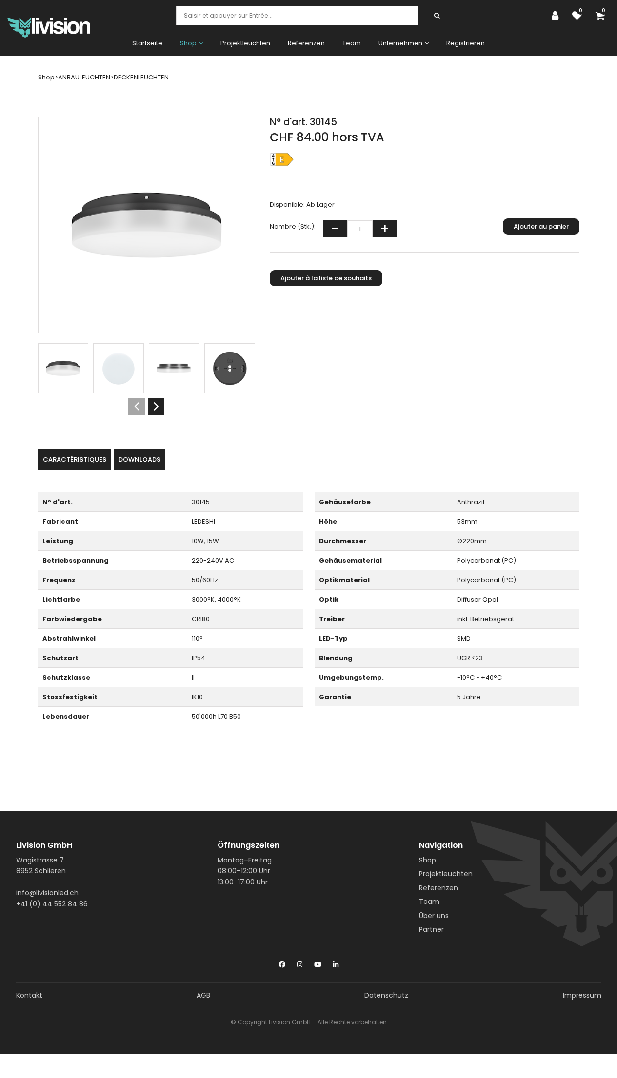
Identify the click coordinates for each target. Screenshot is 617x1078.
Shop (427, 860)
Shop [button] (188, 43)
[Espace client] (557, 15)
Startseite (147, 43)
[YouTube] (317, 962)
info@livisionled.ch (47, 893)
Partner (431, 929)
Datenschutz (386, 995)
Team (351, 43)
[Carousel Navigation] (146, 406)
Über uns (434, 916)
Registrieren (465, 43)
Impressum (582, 995)
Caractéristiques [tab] (74, 459)
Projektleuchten (245, 43)
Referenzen (306, 43)
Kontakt (29, 995)
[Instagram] (299, 962)
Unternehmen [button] (400, 43)
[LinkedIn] (335, 962)
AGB (203, 995)
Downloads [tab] (139, 459)
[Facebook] (282, 962)
